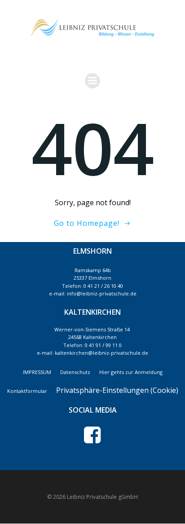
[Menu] (92, 80)
